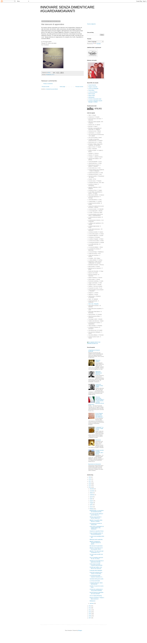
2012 (90, 608)
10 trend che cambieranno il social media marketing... (96, 590)
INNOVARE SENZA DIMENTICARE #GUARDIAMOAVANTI (67, 9)
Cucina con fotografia (93, 88)
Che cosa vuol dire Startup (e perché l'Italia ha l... (96, 514)
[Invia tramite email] (56, 73)
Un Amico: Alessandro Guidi (94, 99)
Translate (98, 43)
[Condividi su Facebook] (61, 73)
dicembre (92, 488)
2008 (90, 616)
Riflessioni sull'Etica (97, 361)
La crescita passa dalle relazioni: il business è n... (96, 576)
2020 (90, 477)
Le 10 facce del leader (95, 580)
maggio (92, 502)
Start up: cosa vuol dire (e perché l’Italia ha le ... (95, 517)
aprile (91, 504)
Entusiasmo (98, 440)
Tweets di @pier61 (91, 24)
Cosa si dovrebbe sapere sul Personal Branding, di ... (96, 533)
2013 (90, 606)
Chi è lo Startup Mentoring (96, 595)
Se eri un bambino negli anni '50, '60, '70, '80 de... (96, 558)
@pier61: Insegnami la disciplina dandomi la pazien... (95, 543)
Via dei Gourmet (92, 85)
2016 (90, 483)
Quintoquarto (91, 97)
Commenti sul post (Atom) (52, 89)
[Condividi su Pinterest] (63, 73)
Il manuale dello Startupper (96, 570)
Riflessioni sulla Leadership (96, 539)
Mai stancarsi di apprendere (96, 545)
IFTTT (53, 74)
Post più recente (45, 86)
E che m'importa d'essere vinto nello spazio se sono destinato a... (99, 415)
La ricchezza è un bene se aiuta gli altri (96, 524)
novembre (92, 490)
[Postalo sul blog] (58, 73)
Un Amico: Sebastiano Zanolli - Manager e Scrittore (95, 101)
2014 (90, 487)
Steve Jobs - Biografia (93, 304)
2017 (90, 481)
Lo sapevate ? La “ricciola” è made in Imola (99, 428)
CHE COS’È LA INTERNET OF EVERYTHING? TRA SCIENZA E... (97, 528)
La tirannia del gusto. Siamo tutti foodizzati (96, 583)
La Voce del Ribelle (92, 92)
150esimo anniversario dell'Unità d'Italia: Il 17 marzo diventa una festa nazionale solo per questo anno (96, 400)
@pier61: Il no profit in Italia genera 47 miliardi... (96, 521)
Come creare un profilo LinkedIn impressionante (96, 564)
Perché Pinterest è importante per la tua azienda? (96, 593)
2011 (90, 610)
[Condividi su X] (60, 73)
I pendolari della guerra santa (96, 578)
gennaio (92, 603)
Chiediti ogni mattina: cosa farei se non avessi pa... (96, 568)
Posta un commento (48, 83)
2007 (90, 617)
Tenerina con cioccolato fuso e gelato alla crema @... (97, 561)
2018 (90, 479)
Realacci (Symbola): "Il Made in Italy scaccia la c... (97, 598)
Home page (62, 86)
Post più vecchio (79, 86)
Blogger (80, 630)
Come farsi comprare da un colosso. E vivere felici (96, 573)
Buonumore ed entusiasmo (94, 464)
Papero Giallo (91, 95)
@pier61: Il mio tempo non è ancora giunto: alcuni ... (96, 548)
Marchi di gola (91, 93)
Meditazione (92, 601)
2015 (90, 485)
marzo (91, 506)
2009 (90, 613)
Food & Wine (91, 90)
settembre (92, 494)
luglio (91, 498)
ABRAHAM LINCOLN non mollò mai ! (98, 373)
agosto (91, 496)
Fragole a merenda (92, 86)
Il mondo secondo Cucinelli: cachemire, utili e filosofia (99, 452)
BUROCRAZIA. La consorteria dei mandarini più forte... (97, 511)
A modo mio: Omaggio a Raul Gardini (99, 385)
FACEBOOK (48, 74)
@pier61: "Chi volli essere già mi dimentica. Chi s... (96, 551)
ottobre (91, 492)
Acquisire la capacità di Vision (97, 531)
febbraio (92, 508)
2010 (90, 612)
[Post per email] (54, 72)
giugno (91, 500)
